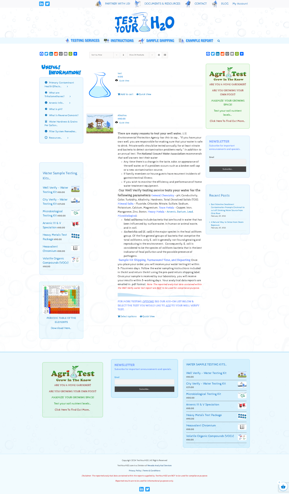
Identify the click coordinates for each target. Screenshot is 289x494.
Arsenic (171, 211)
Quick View (124, 81)
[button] (219, 41)
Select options (129, 316)
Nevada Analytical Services (160, 465)
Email (211, 157)
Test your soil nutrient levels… (72, 403)
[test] (99, 85)
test (120, 73)
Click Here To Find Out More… (228, 121)
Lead (190, 211)
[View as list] (165, 55)
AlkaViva (122, 115)
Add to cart (127, 94)
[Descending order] (123, 55)
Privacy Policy (135, 470)
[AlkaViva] (99, 124)
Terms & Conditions (151, 470)
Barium (181, 211)
